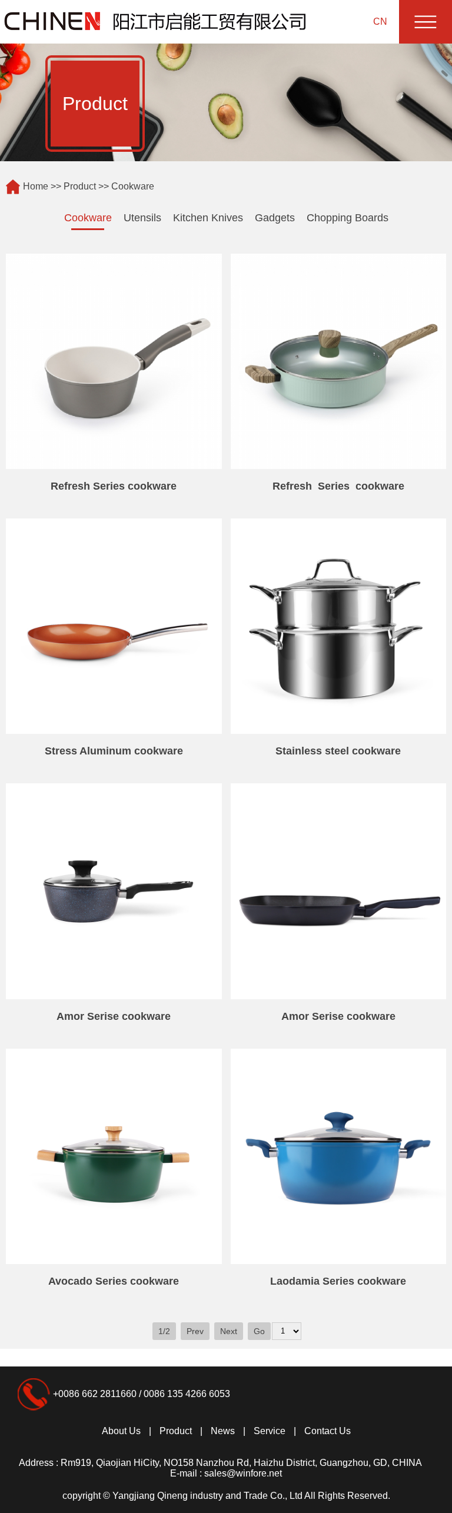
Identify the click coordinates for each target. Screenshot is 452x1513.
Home (35, 186)
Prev (195, 1331)
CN (380, 21)
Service (269, 1431)
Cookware (88, 218)
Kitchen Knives (208, 218)
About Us (121, 1431)
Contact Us (327, 1431)
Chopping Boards (347, 218)
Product (80, 186)
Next (228, 1331)
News (223, 1431)
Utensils (142, 218)
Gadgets (275, 218)
